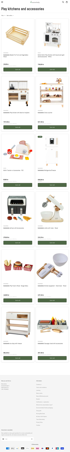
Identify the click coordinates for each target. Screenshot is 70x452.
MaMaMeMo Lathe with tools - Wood (48, 228)
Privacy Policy (39, 422)
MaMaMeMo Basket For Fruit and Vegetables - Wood (16, 56)
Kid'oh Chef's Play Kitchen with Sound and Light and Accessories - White (51, 56)
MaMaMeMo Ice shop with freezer (12, 343)
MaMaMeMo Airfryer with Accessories (13, 228)
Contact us (38, 384)
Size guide (38, 410)
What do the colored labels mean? (44, 405)
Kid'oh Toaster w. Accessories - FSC (13, 170)
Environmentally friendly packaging (44, 408)
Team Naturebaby (40, 419)
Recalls (38, 399)
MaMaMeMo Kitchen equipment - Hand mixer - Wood (52, 286)
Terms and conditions (41, 387)
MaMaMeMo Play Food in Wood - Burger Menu (15, 286)
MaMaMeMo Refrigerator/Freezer (47, 170)
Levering (38, 390)
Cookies (38, 425)
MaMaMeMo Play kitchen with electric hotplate (16, 113)
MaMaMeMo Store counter (45, 113)
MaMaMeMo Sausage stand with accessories (50, 343)
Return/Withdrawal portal (42, 396)
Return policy (39, 393)
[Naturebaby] (35, 2)
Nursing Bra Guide (40, 413)
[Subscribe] (32, 439)
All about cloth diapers (41, 416)
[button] (67, 2)
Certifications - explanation (42, 402)
